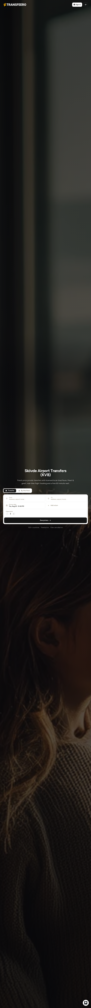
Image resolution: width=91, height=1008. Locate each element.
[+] (13, 514)
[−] (7, 514)
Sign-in (78, 4)
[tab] (10, 490)
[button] (24, 505)
